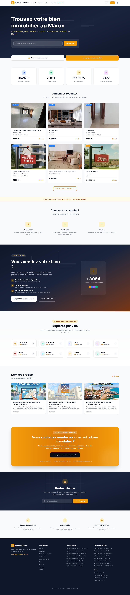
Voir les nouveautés (79, 199)
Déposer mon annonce (22, 299)
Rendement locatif (44, 559)
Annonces (41, 3)
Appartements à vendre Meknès (103, 565)
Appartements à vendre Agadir (103, 548)
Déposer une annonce (45, 553)
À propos (41, 564)
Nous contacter (47, 299)
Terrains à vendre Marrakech (102, 561)
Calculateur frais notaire (101, 575)
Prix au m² (42, 556)
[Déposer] (112, 2)
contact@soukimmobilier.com (19, 554)
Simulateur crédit (99, 573)
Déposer (53, 3)
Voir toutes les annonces (64, 189)
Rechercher (70, 43)
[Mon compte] (117, 2)
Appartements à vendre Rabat (75, 558)
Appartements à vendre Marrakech (76, 553)
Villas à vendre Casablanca (102, 558)
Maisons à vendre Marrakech (102, 563)
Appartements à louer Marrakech (76, 556)
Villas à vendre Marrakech (101, 556)
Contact (41, 567)
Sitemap (41, 569)
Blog (47, 3)
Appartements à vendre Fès (102, 551)
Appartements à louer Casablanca (76, 551)
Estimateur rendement (100, 577)
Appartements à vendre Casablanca (76, 548)
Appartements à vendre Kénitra (103, 553)
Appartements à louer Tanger (74, 565)
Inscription (61, 3)
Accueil (33, 3)
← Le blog (115, 376)
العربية (106, 2)
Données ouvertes (99, 580)
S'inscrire (81, 501)
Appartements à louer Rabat (74, 561)
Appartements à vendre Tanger (75, 563)
